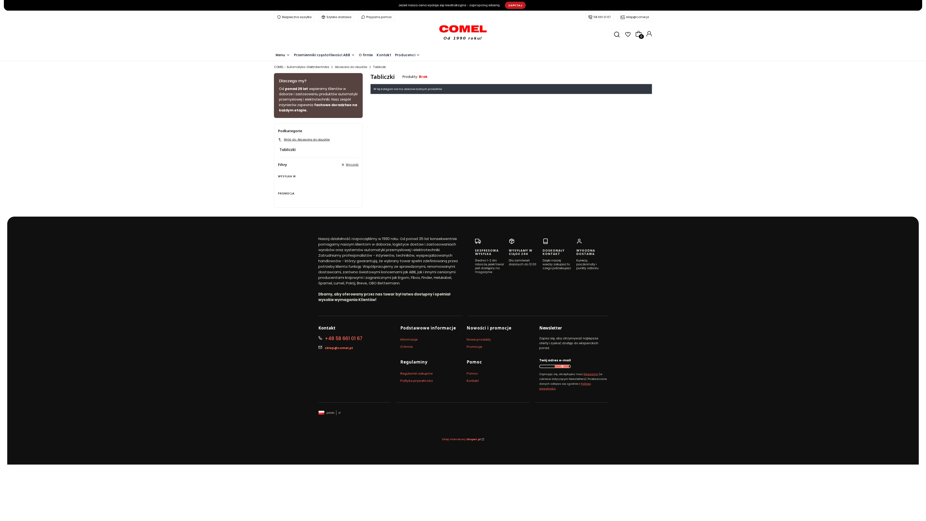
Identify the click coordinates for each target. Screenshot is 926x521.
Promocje (474, 346)
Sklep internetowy (461, 439)
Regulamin (591, 374)
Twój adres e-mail (555, 360)
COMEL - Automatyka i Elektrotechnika (301, 67)
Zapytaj (515, 5)
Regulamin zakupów (416, 373)
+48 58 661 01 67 (343, 338)
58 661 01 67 (602, 17)
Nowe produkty (479, 339)
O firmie (406, 346)
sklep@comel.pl (637, 17)
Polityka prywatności (416, 380)
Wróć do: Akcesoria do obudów (307, 139)
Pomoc (472, 373)
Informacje (409, 339)
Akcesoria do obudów (351, 67)
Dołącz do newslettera (562, 366)
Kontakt (473, 380)
